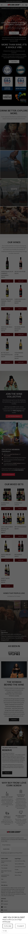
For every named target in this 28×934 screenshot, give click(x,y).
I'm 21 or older (7, 926)
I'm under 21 (20, 926)
